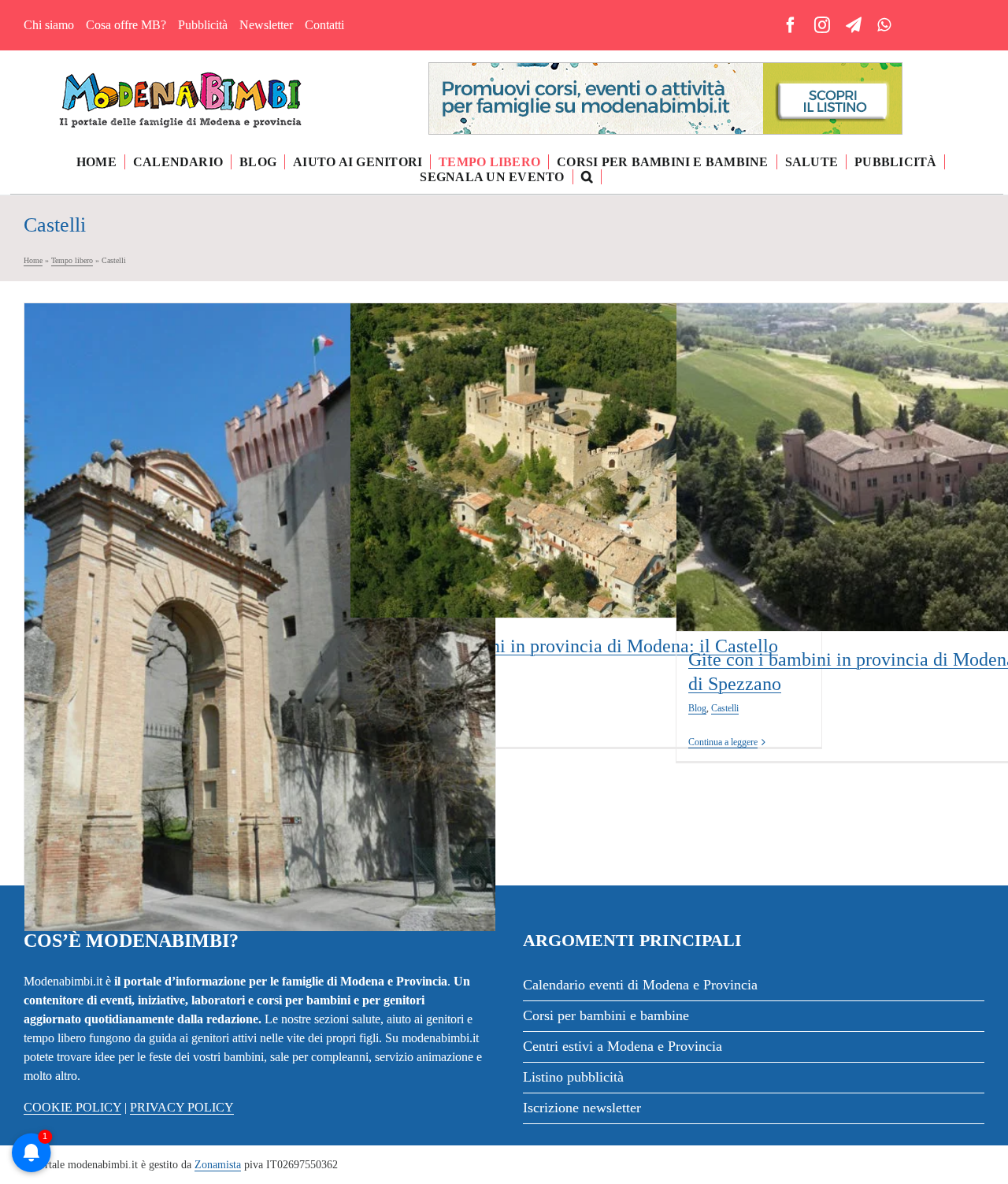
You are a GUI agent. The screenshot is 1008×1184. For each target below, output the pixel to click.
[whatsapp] (884, 25)
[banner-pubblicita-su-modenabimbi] (665, 69)
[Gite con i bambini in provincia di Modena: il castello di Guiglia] (259, 617)
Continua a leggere (723, 742)
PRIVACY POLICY (182, 1107)
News (613, 497)
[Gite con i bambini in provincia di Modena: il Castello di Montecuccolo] (585, 460)
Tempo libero (72, 260)
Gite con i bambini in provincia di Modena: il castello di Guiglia (260, 595)
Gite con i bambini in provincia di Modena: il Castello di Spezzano (912, 446)
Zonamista (218, 1165)
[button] (587, 176)
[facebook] (791, 25)
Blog (217, 645)
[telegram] (854, 25)
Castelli (244, 645)
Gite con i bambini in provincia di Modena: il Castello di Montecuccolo (586, 429)
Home (33, 260)
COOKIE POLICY (72, 1107)
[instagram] (822, 25)
